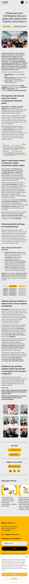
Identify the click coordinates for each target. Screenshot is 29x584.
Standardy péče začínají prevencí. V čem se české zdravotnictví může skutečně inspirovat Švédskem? (14, 397)
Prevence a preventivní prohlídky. (17, 90)
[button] (26, 556)
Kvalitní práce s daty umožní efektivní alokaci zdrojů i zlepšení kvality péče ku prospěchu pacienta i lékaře (14, 391)
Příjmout (14, 574)
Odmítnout (14, 578)
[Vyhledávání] (22, 2)
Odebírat (14, 548)
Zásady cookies (14, 582)
